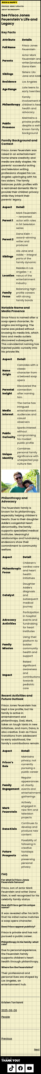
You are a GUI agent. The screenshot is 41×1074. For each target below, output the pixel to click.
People (5, 1017)
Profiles (5, 6)
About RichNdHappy (11, 10)
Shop (11, 1058)
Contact (2, 1058)
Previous (6, 1038)
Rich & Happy (9, 2)
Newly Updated (17, 6)
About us (7, 1058)
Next (37, 1049)
